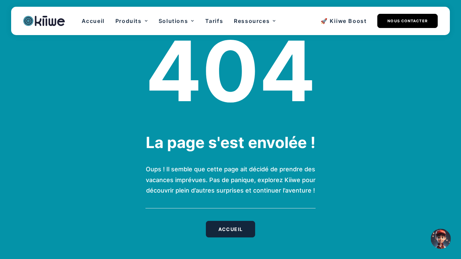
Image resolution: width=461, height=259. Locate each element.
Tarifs (214, 21)
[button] (405, 21)
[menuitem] (93, 21)
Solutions (173, 21)
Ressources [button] (252, 21)
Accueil (93, 21)
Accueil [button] (230, 229)
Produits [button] (128, 21)
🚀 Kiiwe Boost (344, 21)
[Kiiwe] (43, 21)
